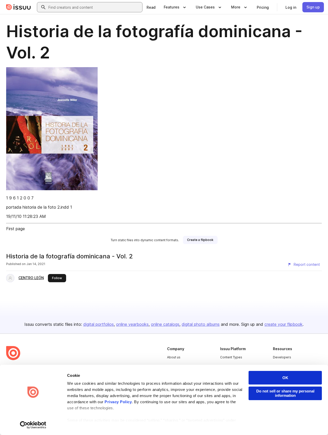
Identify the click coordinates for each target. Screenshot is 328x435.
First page (15, 228)
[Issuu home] (18, 7)
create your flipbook (283, 324)
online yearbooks (132, 324)
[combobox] (94, 7)
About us (173, 357)
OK (285, 378)
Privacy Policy (118, 402)
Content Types (231, 357)
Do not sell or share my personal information (285, 393)
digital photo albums (201, 324)
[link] (151, 7)
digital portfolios (98, 324)
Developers (282, 357)
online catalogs (165, 324)
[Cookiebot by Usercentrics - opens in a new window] (33, 425)
